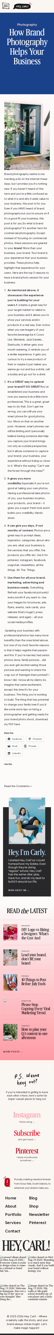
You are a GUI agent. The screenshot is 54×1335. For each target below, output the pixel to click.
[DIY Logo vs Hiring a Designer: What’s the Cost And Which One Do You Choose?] (10, 932)
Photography (27, 25)
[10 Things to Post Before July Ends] (10, 982)
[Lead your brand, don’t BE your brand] (10, 957)
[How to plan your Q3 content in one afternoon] (10, 1032)
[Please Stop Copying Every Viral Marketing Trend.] (10, 1007)
